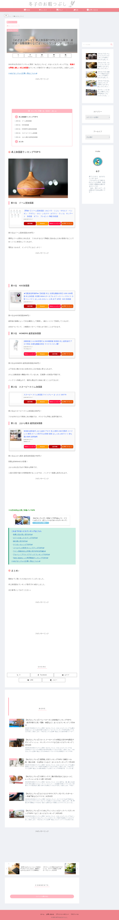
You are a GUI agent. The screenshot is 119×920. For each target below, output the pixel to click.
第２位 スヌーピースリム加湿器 (26, 133)
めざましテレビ (13, 22)
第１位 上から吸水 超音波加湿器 (27, 137)
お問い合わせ (50, 914)
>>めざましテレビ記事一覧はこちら (22, 73)
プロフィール (75, 914)
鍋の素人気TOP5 (19, 541)
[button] (65, 56)
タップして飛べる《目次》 (41, 111)
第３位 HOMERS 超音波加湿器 (26, 129)
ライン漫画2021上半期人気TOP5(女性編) (28, 551)
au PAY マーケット (67, 223)
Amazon (42, 223)
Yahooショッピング (54, 223)
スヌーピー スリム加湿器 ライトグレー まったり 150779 (45, 395)
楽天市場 (30, 223)
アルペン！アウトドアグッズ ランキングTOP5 (30, 554)
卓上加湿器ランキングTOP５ (28, 117)
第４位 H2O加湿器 (22, 125)
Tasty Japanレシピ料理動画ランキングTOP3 (29, 558)
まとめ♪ (21, 141)
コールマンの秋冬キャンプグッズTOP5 (28, 548)
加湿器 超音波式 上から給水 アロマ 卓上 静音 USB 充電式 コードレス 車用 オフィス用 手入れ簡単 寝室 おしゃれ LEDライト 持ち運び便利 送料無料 (48, 434)
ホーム (42, 914)
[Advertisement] (42, 94)
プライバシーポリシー (62, 914)
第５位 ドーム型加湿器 (24, 121)
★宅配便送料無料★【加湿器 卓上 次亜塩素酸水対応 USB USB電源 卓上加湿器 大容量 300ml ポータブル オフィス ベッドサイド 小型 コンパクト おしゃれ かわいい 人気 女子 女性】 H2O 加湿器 (48, 296)
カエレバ (31, 219)
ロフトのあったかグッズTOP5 (24, 538)
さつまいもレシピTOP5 (22, 544)
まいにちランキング (14, 26)
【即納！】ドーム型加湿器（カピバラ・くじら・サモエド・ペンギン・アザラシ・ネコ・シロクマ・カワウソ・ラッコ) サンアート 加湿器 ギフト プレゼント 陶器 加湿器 (48, 213)
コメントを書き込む (42, 896)
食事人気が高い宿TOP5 (22, 534)
